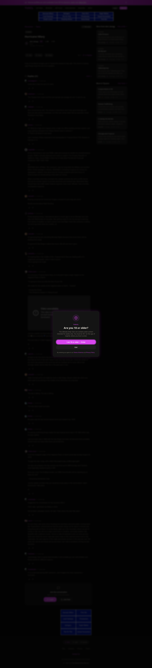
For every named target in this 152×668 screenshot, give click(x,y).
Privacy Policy (90, 352)
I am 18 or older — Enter (76, 342)
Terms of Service (78, 352)
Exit (76, 347)
